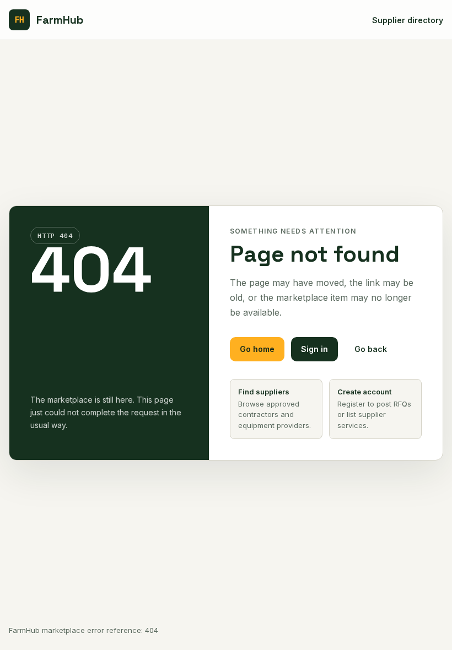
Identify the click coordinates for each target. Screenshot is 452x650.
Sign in (314, 349)
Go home (257, 349)
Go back (370, 349)
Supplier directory (407, 20)
